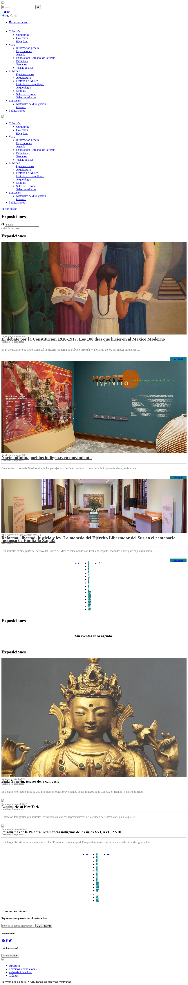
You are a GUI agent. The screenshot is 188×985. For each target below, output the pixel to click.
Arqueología (23, 87)
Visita (12, 44)
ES (7, 15)
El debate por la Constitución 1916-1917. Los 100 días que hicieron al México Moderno (83, 339)
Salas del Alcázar (26, 97)
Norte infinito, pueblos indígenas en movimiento (46, 457)
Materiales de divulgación (31, 104)
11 (89, 596)
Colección (15, 31)
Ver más (178, 359)
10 (89, 592)
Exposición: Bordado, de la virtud (35, 57)
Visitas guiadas (24, 67)
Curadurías (22, 34)
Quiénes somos (25, 74)
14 (89, 605)
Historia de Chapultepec (30, 84)
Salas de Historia (26, 94)
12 (89, 599)
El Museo (14, 71)
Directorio (15, 965)
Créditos (14, 975)
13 (89, 602)
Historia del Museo (27, 80)
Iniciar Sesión (20, 22)
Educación (15, 100)
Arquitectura (23, 77)
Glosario (21, 107)
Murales (21, 90)
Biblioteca (22, 61)
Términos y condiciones (23, 969)
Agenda (20, 54)
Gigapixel (22, 41)
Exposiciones (24, 51)
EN (15, 15)
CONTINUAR (44, 925)
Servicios (21, 64)
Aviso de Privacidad (20, 972)
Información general (27, 47)
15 (89, 609)
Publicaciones (17, 110)
